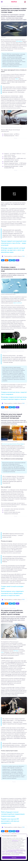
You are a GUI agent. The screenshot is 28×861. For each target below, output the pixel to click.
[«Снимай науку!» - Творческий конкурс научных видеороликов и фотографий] (25, 2)
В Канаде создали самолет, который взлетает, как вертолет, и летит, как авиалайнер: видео (13, 250)
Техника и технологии (14, 6)
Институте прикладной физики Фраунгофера (13, 444)
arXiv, (2, 652)
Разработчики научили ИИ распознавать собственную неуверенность (10, 821)
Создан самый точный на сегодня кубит (12, 587)
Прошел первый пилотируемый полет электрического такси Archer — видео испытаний (13, 243)
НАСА (16, 79)
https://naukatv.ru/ (15, 840)
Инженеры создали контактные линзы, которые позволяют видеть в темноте (14, 398)
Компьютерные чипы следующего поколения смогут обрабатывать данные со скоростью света (12, 593)
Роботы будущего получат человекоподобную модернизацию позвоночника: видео (13, 814)
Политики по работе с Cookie (11, 851)
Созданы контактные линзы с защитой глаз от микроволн (14, 393)
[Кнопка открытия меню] (2, 2)
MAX (23, 256)
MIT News (16, 651)
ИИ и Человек (13, 608)
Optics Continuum (17, 303)
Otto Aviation (19, 41)
